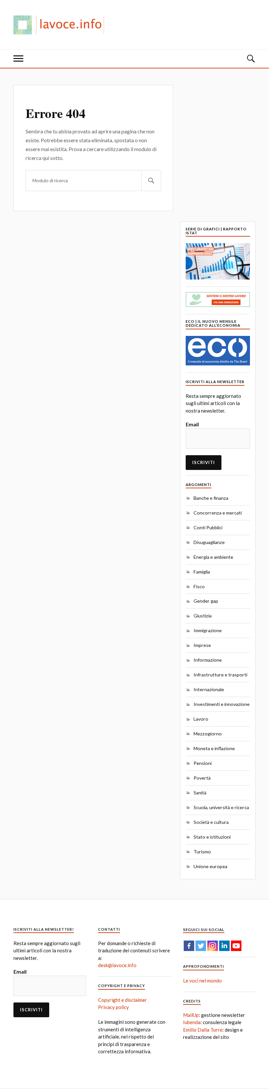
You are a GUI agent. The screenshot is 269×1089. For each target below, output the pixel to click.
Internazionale (209, 689)
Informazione (208, 660)
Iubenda (191, 1022)
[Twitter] (201, 946)
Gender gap (206, 601)
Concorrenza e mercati (218, 512)
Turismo (202, 851)
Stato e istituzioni (212, 837)
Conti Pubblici (208, 527)
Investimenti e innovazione (222, 704)
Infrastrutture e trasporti (220, 674)
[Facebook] (189, 946)
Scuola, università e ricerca (221, 807)
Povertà (202, 778)
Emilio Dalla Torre (202, 1030)
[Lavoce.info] (61, 24)
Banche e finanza (211, 498)
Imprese (202, 645)
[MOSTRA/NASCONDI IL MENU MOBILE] (18, 58)
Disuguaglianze (209, 542)
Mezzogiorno (208, 733)
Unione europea (210, 866)
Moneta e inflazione (214, 748)
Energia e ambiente (213, 557)
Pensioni (203, 763)
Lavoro (201, 719)
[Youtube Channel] (236, 946)
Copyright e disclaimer (122, 1000)
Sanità (200, 792)
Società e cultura (211, 822)
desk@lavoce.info (117, 965)
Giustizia (203, 615)
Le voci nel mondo (202, 980)
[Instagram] (212, 946)
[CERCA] (151, 180)
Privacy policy (113, 1007)
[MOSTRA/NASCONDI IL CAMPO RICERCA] (251, 58)
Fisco (199, 586)
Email (192, 424)
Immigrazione (208, 630)
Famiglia (202, 571)
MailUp (191, 1015)
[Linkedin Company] (224, 946)
